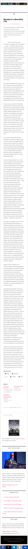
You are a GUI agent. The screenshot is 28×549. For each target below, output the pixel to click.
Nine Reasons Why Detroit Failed (12, 504)
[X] (8, 547)
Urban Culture (17, 407)
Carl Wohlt (14, 531)
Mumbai (11, 407)
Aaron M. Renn (14, 6)
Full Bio (4, 486)
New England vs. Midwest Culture (13, 500)
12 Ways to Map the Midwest (11, 497)
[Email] (19, 547)
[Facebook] (3, 547)
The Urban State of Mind (16, 438)
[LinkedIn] (14, 547)
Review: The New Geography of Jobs (14, 508)
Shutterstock (15, 533)
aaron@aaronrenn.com (12, 485)
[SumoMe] (25, 547)
